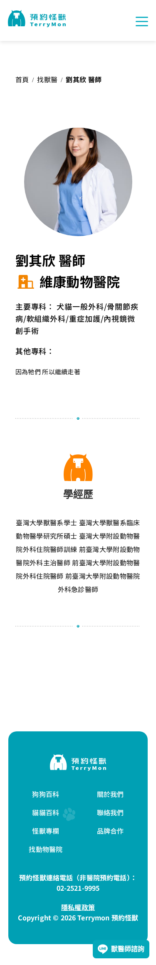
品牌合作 (110, 831)
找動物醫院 (45, 849)
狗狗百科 (45, 794)
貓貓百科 (45, 812)
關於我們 (110, 794)
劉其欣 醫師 (84, 79)
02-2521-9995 (78, 888)
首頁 (22, 79)
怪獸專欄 (45, 831)
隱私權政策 (78, 907)
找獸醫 (47, 79)
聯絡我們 (110, 812)
